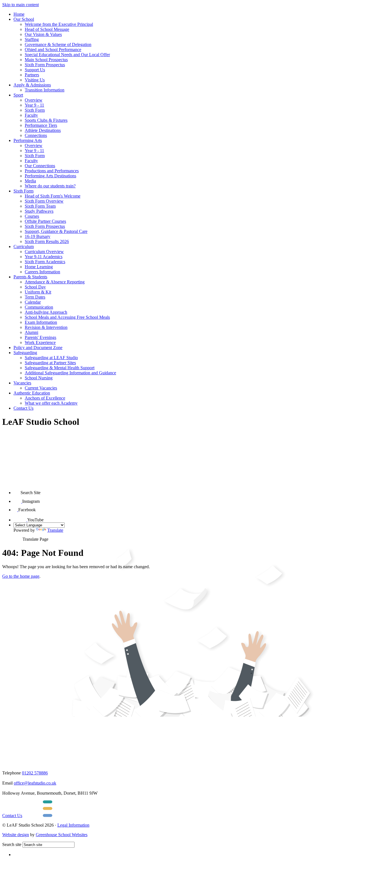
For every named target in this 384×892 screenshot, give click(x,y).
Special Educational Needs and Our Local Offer (67, 54)
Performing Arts (27, 140)
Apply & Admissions (32, 84)
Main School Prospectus (46, 59)
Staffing (32, 39)
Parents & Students (30, 276)
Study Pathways (39, 211)
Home (18, 14)
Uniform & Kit (38, 292)
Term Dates (35, 297)
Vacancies (22, 382)
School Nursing (39, 377)
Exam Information (41, 322)
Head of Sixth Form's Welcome (52, 196)
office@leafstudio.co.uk (35, 783)
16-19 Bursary (37, 236)
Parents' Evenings (40, 337)
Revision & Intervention (46, 327)
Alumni (31, 332)
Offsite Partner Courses (45, 221)
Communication (39, 307)
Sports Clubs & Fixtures (46, 120)
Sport (18, 95)
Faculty (31, 115)
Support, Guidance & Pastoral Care (56, 231)
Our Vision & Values (43, 34)
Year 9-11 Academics (43, 256)
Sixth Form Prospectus (45, 64)
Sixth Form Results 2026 (47, 241)
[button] (17, 490)
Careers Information (42, 271)
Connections (36, 135)
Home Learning (39, 266)
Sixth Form (35, 110)
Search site (11, 844)
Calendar (33, 302)
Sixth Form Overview (44, 201)
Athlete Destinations (43, 130)
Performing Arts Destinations (50, 175)
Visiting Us (35, 79)
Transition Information (44, 90)
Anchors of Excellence (45, 398)
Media (30, 180)
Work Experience (40, 342)
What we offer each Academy (51, 403)
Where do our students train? (50, 186)
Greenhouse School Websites (61, 834)
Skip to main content (20, 4)
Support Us (35, 69)
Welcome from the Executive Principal (59, 24)
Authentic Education (31, 393)
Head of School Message (47, 29)
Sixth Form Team (40, 206)
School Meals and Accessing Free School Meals (67, 317)
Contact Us (23, 408)
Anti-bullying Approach (46, 312)
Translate (55, 530)
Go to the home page (20, 576)
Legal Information (73, 825)
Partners (32, 74)
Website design (15, 834)
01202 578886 (35, 773)
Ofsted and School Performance (53, 49)
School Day (35, 287)
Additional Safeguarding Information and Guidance (70, 372)
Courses (32, 216)
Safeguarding (25, 352)
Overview (33, 100)
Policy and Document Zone (37, 347)
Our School (23, 19)
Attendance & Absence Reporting (55, 281)
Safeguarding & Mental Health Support (59, 367)
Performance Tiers (41, 125)
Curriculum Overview (44, 251)
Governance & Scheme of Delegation (58, 44)
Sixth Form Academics (45, 261)
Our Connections (40, 165)
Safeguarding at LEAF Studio (51, 357)
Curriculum (23, 246)
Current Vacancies (41, 388)
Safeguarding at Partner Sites (50, 362)
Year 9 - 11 (34, 105)
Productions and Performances (52, 170)
